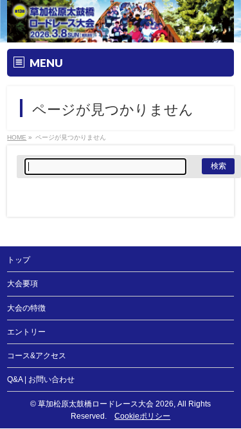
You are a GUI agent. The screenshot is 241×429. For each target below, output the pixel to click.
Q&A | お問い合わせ (41, 379)
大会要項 (22, 283)
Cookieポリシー (142, 416)
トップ (18, 259)
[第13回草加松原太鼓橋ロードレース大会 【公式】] (120, 33)
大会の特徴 (26, 308)
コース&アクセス (36, 355)
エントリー (26, 331)
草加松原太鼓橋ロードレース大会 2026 (106, 403)
